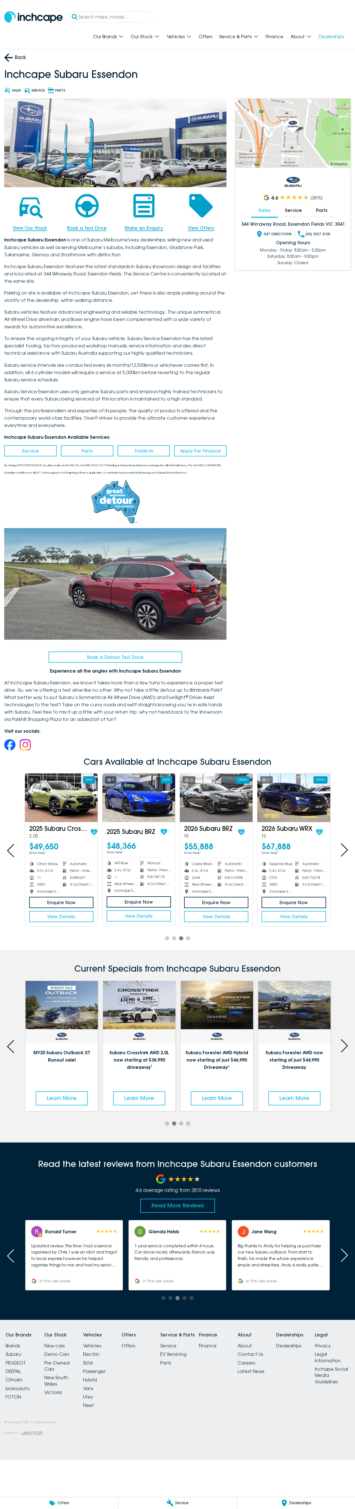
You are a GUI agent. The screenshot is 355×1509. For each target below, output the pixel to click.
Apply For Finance (200, 451)
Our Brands (105, 36)
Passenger (94, 1371)
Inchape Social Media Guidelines (331, 1375)
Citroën (14, 1380)
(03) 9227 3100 (317, 234)
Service (30, 451)
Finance (274, 36)
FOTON (13, 1397)
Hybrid (90, 1380)
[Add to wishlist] (94, 832)
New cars (54, 1346)
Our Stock (142, 36)
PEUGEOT (16, 1363)
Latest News (251, 1371)
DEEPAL (13, 1371)
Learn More (62, 1098)
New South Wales (56, 1380)
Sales (264, 210)
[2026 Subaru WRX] (293, 797)
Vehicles (176, 36)
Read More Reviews (178, 1205)
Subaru (13, 1354)
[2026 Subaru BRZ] (216, 797)
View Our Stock (30, 228)
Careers (246, 1363)
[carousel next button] (344, 850)
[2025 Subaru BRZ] (138, 797)
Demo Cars (56, 1354)
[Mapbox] (250, 163)
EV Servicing (173, 1354)
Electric (91, 1354)
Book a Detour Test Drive (115, 657)
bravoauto (18, 1388)
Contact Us (250, 1354)
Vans (88, 1388)
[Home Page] (33, 17)
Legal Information (328, 1357)
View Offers (201, 228)
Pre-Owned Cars (57, 1366)
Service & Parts (235, 36)
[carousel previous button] (11, 850)
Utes (88, 1397)
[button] (280, 1255)
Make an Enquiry (144, 228)
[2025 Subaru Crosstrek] (61, 797)
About (297, 36)
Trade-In (143, 451)
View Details (61, 916)
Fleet (88, 1405)
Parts (87, 451)
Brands (13, 1346)
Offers (205, 36)
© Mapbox (339, 164)
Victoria (53, 1392)
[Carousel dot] (167, 938)
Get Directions (278, 234)
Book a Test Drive (87, 228)
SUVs (88, 1363)
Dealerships (331, 36)
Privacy (323, 1346)
